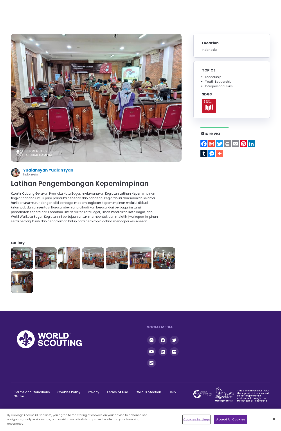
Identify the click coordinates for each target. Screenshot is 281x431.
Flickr (174, 351)
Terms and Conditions (32, 392)
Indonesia (209, 49)
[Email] (235, 143)
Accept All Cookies (230, 419)
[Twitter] (219, 143)
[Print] (227, 143)
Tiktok (151, 363)
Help (172, 392)
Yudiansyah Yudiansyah (48, 170)
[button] (22, 258)
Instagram (151, 340)
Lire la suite (209, 106)
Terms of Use (117, 392)
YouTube (151, 351)
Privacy (93, 392)
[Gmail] (211, 143)
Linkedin (163, 351)
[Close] (274, 419)
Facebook (163, 340)
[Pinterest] (243, 143)
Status (19, 396)
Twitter (174, 340)
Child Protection (148, 392)
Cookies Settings (196, 419)
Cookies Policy (68, 392)
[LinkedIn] (251, 143)
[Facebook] (203, 143)
